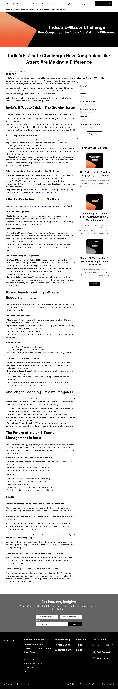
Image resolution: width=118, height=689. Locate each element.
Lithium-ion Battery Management (38, 648)
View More (94, 284)
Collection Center (64, 649)
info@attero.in (103, 658)
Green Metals (29, 652)
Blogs (83, 4)
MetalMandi (29, 660)
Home (7, 10)
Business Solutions (29, 4)
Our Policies (71, 684)
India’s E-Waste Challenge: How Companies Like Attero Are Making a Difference (40, 10)
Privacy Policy (108, 684)
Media (90, 4)
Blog (11, 10)
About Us (59, 4)
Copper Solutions (31, 667)
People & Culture (72, 4)
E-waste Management (33, 644)
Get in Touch (99, 639)
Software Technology (33, 663)
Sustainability (47, 4)
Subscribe (75, 624)
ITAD (26, 671)
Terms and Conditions (89, 684)
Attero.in (56, 542)
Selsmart (27, 656)
